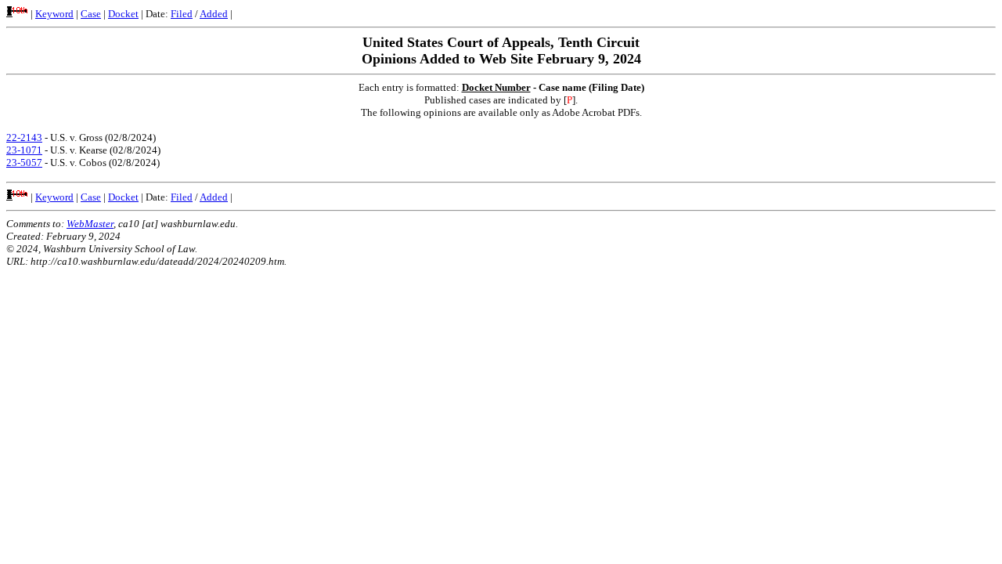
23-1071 (24, 150)
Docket (123, 14)
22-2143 (24, 137)
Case (91, 14)
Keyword (54, 14)
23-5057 (24, 162)
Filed (182, 14)
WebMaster (90, 224)
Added (214, 14)
